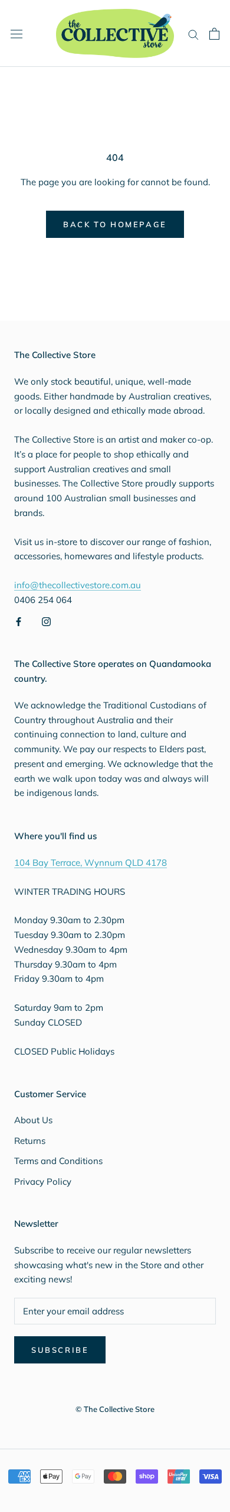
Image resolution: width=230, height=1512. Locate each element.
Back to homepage (115, 224)
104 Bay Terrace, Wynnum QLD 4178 (90, 862)
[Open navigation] (16, 33)
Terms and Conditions (58, 1160)
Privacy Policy (42, 1181)
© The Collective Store (115, 1409)
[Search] (193, 33)
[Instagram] (46, 621)
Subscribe (59, 1350)
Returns (29, 1140)
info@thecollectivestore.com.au (77, 585)
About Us (33, 1120)
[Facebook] (18, 621)
